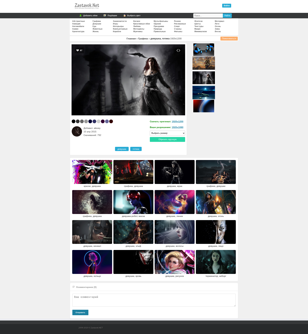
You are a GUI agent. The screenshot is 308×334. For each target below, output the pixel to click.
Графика (97, 21)
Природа (158, 29)
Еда (94, 26)
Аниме (75, 29)
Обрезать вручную (167, 139)
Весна (218, 31)
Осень (218, 26)
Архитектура (78, 31)
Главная (131, 38)
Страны (177, 29)
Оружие (157, 24)
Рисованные (180, 24)
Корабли (117, 31)
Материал (219, 21)
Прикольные (160, 31)
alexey (97, 128)
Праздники (159, 26)
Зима (217, 29)
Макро (197, 29)
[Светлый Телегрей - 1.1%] (98, 121)
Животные (98, 29)
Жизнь (96, 31)
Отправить (80, 312)
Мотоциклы (138, 29)
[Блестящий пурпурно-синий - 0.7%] (107, 121)
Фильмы (178, 31)
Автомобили (78, 26)
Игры (115, 24)
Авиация (76, 24)
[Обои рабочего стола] (87, 10)
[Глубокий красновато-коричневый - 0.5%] (111, 121)
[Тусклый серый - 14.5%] (82, 121)
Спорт (177, 26)
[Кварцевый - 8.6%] (86, 121)
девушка (121, 149)
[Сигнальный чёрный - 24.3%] (78, 121)
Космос (136, 21)
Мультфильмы (161, 21)
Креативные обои (141, 24)
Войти (227, 5)
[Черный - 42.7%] (73, 121)
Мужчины (137, 31)
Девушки (97, 24)
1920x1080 (177, 127)
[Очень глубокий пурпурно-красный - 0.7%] (103, 121)
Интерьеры (118, 26)
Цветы (197, 24)
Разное (177, 21)
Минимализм (200, 31)
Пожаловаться (229, 38)
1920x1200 (177, 121)
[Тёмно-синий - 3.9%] (90, 121)
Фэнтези (198, 21)
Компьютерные (120, 29)
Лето (217, 24)
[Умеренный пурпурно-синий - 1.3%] (94, 121)
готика (136, 149)
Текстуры (198, 26)
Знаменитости (120, 21)
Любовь (137, 26)
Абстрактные (78, 21)
